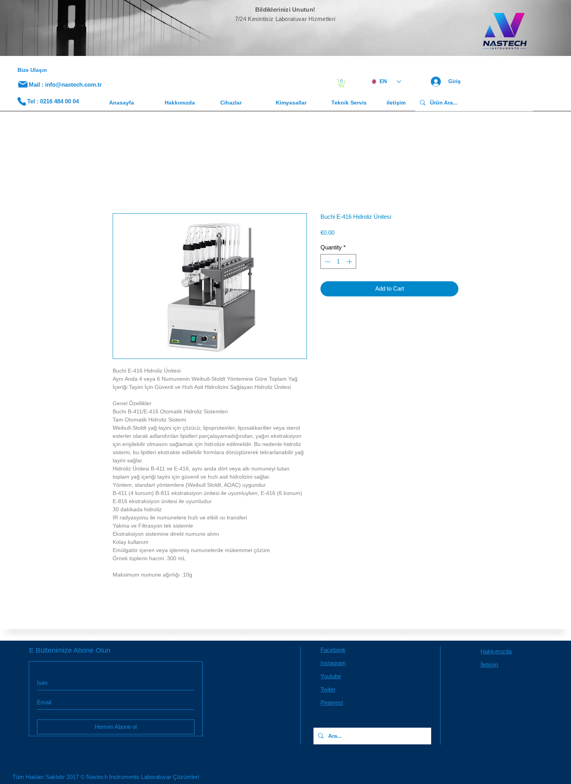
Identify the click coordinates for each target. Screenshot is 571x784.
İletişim (489, 666)
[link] (341, 83)
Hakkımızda (496, 653)
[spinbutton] (338, 263)
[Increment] (350, 263)
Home (121, 186)
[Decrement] (327, 263)
